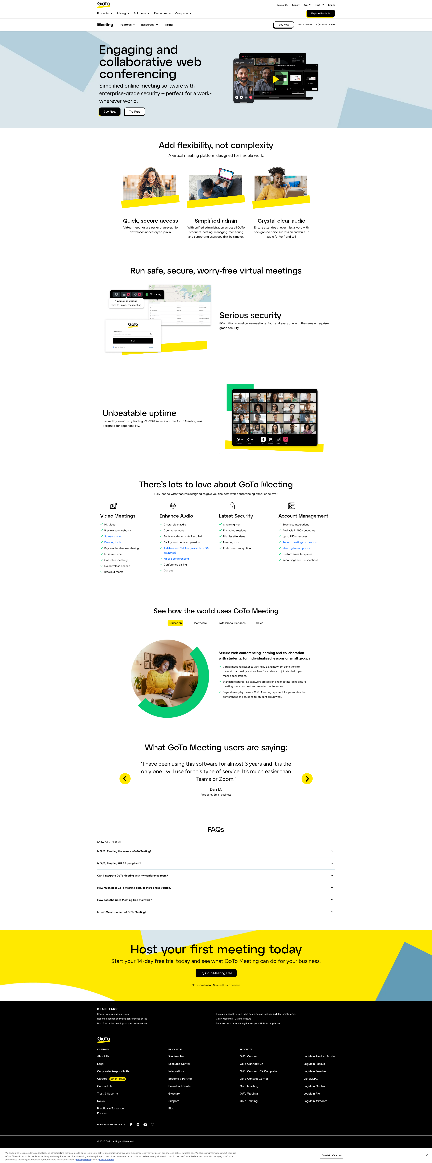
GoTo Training (249, 1100)
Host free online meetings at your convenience (122, 1023)
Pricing (121, 13)
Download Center (180, 1086)
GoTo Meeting (249, 1086)
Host (318, 5)
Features (126, 24)
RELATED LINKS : (107, 1009)
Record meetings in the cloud (300, 542)
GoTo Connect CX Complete (258, 1071)
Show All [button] (102, 841)
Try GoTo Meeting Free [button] (216, 973)
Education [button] (175, 623)
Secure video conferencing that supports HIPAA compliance (248, 1023)
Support (296, 5)
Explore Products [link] (320, 13)
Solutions (140, 13)
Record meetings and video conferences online (122, 1018)
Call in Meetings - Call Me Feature (233, 1018)
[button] (275, 79)
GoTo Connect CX (251, 1063)
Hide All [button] (116, 841)
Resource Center (179, 1063)
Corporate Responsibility (113, 1071)
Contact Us (282, 5)
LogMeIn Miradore (315, 1100)
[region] (216, 1155)
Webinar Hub (176, 1056)
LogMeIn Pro (312, 1093)
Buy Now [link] (284, 24)
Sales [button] (259, 623)
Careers (102, 1078)
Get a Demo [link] (305, 24)
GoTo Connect (249, 1056)
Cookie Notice (106, 1159)
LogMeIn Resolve (315, 1071)
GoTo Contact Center (254, 1078)
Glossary (174, 1093)
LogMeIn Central (315, 1086)
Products (103, 13)
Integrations (176, 1071)
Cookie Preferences (332, 1155)
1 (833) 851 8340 (325, 24)
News (101, 1100)
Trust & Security (107, 1093)
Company (181, 13)
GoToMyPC (311, 1078)
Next (307, 778)
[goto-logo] (216, 1040)
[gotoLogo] (103, 4)
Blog (171, 1108)
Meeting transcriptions (296, 548)
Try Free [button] (135, 111)
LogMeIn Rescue (314, 1063)
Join (305, 5)
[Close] (426, 1155)
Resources (160, 13)
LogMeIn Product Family (319, 1056)
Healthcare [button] (200, 623)
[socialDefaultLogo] (130, 1124)
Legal (100, 1063)
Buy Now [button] (110, 111)
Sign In (331, 5)
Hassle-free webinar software (113, 1014)
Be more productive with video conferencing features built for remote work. (256, 1014)
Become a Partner (180, 1078)
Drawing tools (112, 542)
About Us (103, 1056)
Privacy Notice (83, 1159)
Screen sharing (113, 536)
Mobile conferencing (176, 558)
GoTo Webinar (249, 1093)
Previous (125, 778)
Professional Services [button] (232, 623)
